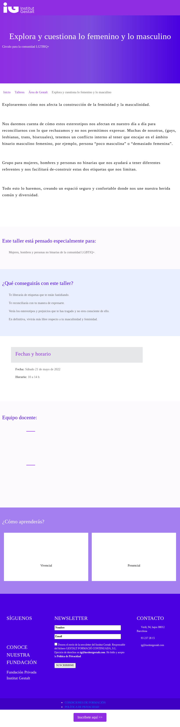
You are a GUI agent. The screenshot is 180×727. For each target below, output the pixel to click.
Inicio (7, 92)
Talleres (19, 92)
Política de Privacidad (69, 656)
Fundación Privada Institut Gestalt (21, 675)
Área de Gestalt (38, 92)
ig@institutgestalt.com (92, 652)
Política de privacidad (82, 707)
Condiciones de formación (85, 702)
